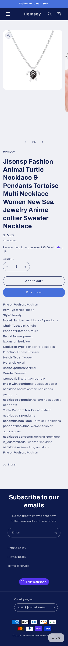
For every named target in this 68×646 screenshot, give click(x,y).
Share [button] (11, 464)
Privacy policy (17, 557)
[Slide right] (42, 142)
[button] (8, 14)
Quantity (8, 258)
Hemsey (27, 636)
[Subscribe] (56, 532)
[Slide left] (25, 142)
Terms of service (18, 565)
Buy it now (34, 292)
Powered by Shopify (43, 636)
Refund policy (17, 548)
